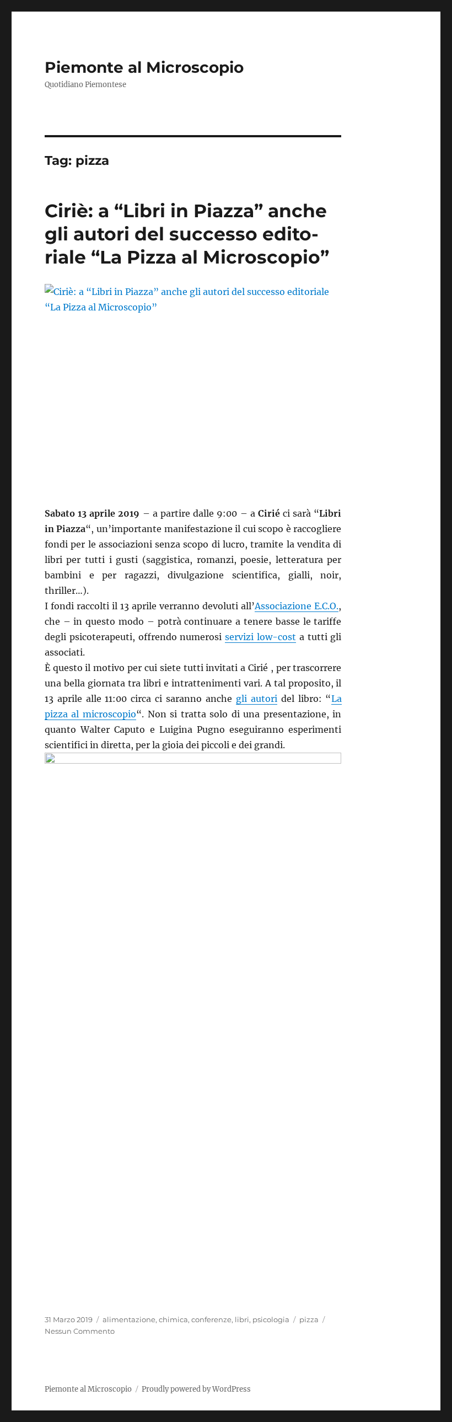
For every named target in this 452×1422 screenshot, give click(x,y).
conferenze (211, 1319)
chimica (173, 1319)
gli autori (256, 698)
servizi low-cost (260, 636)
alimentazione (129, 1319)
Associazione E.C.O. (296, 605)
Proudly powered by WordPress (196, 1389)
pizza (309, 1319)
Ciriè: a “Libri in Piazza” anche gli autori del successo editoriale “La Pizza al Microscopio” (187, 234)
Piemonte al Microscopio (144, 67)
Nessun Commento (80, 1331)
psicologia (270, 1319)
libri (242, 1319)
